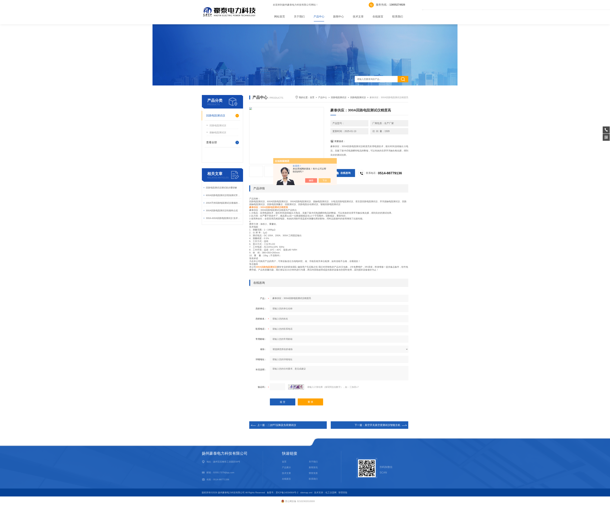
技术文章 (358, 16)
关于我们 (299, 16)
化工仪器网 (330, 492)
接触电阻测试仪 (218, 132)
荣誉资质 (313, 473)
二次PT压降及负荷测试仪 (281, 425)
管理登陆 (342, 492)
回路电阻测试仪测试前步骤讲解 (221, 187)
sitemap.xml (306, 492)
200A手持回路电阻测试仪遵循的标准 (223, 203)
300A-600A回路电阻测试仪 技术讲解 (223, 218)
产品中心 (319, 16)
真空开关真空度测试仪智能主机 (382, 425)
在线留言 (378, 16)
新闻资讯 (313, 467)
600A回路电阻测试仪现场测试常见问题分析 (223, 195)
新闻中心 (338, 16)
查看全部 (211, 142)
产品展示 (286, 467)
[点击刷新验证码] (296, 387)
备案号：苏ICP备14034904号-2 (282, 492)
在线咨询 (345, 173)
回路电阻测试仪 (215, 115)
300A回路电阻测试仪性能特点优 (222, 210)
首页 (312, 97)
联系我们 (397, 16)
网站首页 (279, 16)
